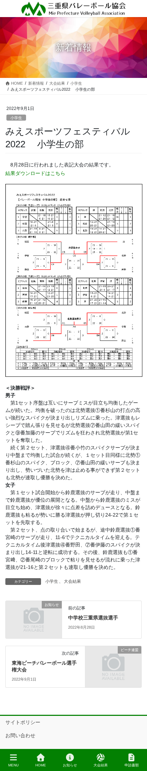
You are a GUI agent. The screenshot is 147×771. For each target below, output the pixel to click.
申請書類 (132, 765)
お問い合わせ (20, 735)
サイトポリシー (22, 722)
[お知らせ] (34, 619)
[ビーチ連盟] (113, 664)
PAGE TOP (135, 739)
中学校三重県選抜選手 (93, 618)
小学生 (16, 118)
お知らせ (70, 765)
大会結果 (72, 581)
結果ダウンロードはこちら (35, 173)
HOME (40, 765)
